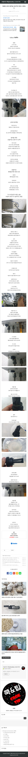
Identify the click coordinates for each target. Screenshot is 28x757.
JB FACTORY (16, 755)
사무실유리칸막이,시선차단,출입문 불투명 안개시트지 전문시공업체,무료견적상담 (10, 30)
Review (6, 742)
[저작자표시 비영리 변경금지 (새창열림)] (16, 550)
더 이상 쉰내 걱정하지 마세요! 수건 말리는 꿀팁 (9, 565)
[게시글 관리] (8, 550)
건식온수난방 (6, 18)
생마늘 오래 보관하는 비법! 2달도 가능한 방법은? (12, 597)
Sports (6, 739)
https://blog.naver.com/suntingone (10, 25)
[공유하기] (6, 550)
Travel (6, 741)
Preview (6, 737)
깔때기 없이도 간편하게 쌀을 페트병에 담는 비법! (12, 634)
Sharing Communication (9, 731)
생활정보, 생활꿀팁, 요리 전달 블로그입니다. (11, 671)
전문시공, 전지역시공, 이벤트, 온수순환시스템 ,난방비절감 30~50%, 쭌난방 (14, 20)
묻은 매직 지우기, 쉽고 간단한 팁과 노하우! (9, 559)
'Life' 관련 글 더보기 (6, 657)
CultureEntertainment (9, 732)
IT (5, 734)
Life (10, 11)
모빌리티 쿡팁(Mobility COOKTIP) (11, 2)
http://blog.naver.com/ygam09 (9, 16)
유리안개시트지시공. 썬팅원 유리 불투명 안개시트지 (10, 27)
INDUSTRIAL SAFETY (9, 744)
